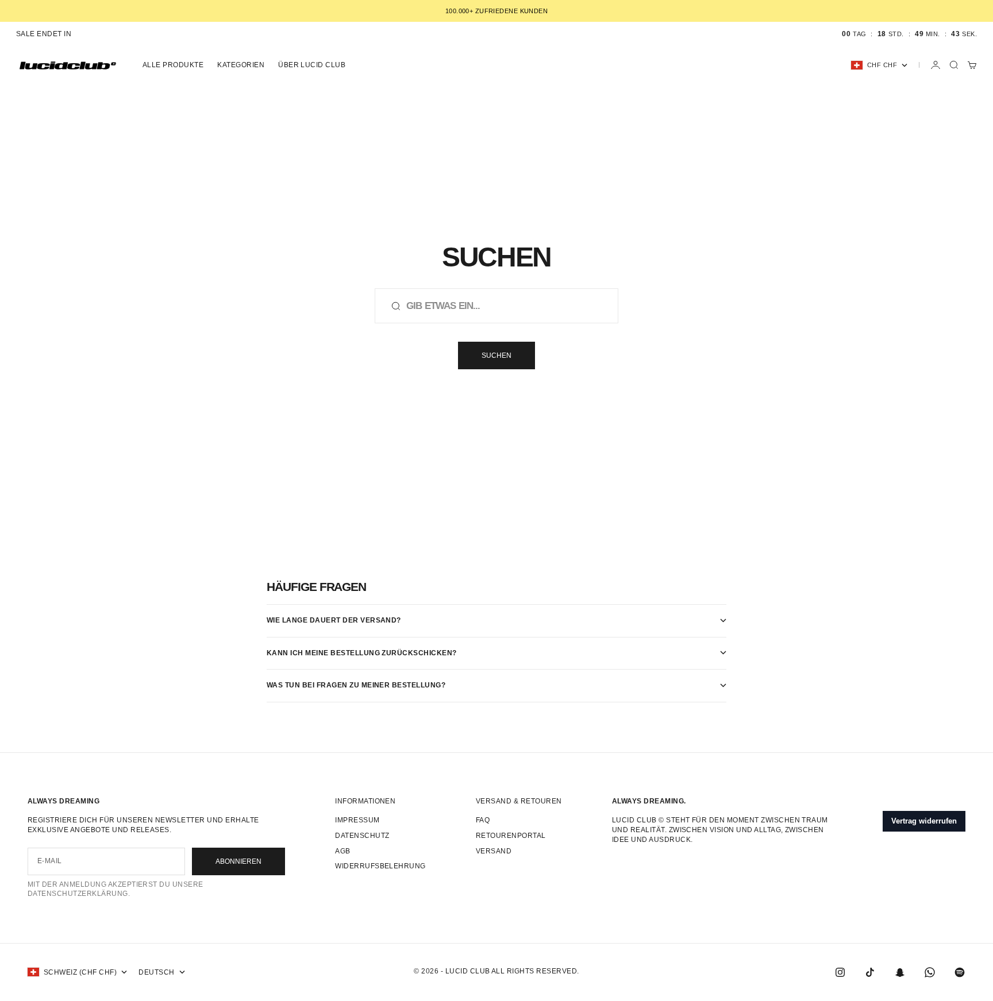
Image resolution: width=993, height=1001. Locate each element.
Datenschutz (362, 836)
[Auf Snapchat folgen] (900, 972)
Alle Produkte (173, 65)
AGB (342, 851)
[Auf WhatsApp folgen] (930, 972)
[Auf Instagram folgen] (840, 972)
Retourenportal (511, 836)
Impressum (357, 820)
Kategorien (240, 65)
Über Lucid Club (311, 65)
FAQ (483, 820)
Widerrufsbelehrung (380, 866)
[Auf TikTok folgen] (870, 972)
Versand (493, 851)
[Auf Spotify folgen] (959, 972)
